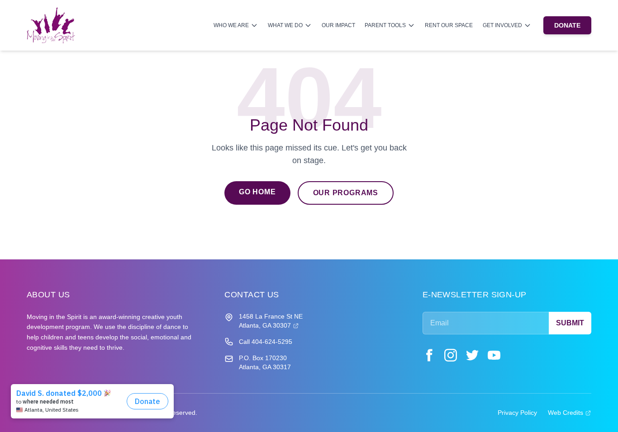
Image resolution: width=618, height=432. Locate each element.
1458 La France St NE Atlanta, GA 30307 (271, 321)
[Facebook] (429, 355)
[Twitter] (472, 355)
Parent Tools (385, 25)
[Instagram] (450, 355)
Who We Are (231, 25)
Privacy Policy (517, 412)
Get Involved (502, 25)
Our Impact (338, 25)
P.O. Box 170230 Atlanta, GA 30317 (265, 362)
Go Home (257, 192)
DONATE (567, 25)
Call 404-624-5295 (265, 341)
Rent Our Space (449, 25)
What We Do (285, 25)
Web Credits (569, 412)
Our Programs (346, 193)
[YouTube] (494, 355)
